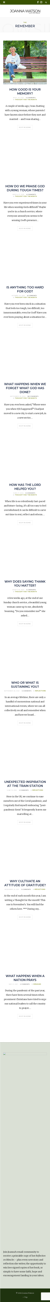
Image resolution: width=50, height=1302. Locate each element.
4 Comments (31, 98)
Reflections (40, 691)
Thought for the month (26, 99)
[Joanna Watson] (25, 11)
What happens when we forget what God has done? (25, 388)
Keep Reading (25, 127)
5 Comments (26, 889)
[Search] (46, 2)
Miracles (37, 984)
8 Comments (32, 295)
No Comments (33, 396)
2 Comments (24, 790)
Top (25, 1297)
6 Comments (31, 194)
